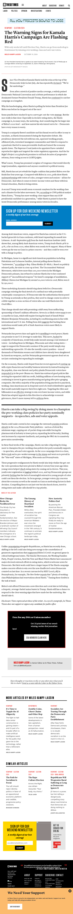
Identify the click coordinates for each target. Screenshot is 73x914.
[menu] (23, 5)
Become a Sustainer (38, 881)
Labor (5, 10)
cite (57, 478)
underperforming (9, 177)
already (5, 427)
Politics (14, 10)
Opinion (24, 10)
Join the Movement (15, 906)
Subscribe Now (57, 844)
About (44, 5)
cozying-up (65, 364)
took (9, 454)
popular (55, 424)
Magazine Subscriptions (50, 879)
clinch (22, 469)
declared (57, 83)
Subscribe (53, 5)
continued (56, 97)
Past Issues (28, 880)
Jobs (57, 879)
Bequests (38, 884)
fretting (13, 475)
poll (28, 240)
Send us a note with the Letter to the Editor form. (42, 683)
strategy (58, 114)
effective (20, 392)
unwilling (44, 333)
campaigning (14, 546)
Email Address (11, 220)
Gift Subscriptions (50, 883)
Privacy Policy (26, 883)
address (39, 398)
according (44, 192)
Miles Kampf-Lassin (13, 54)
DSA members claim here (36, 637)
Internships (60, 881)
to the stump (41, 454)
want (63, 312)
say (8, 249)
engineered (33, 552)
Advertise (38, 886)
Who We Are (28, 878)
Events (48, 10)
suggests (45, 322)
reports (43, 574)
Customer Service (48, 886)
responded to (7, 373)
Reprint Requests (59, 883)
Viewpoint (8, 28)
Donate (61, 5)
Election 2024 (19, 28)
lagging (28, 472)
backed (56, 336)
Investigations (36, 10)
